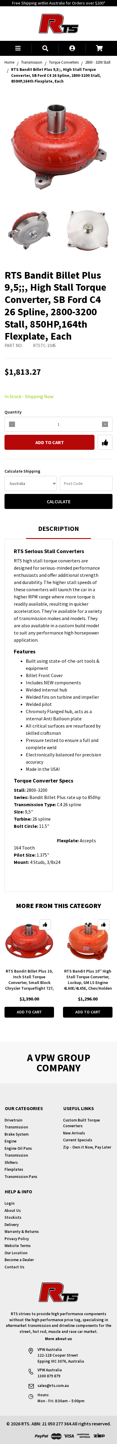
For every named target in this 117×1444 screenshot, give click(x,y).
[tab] (58, 531)
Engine (10, 1141)
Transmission (16, 1127)
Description (58, 528)
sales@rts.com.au (53, 1385)
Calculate (58, 501)
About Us (12, 1210)
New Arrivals (74, 1133)
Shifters (11, 1162)
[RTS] (59, 23)
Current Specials (77, 1140)
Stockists (12, 1217)
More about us (58, 1338)
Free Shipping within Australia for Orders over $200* (58, 3)
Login (9, 1203)
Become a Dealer (19, 1259)
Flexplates (13, 1169)
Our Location (15, 1252)
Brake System (16, 1134)
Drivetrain (13, 1120)
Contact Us (14, 1267)
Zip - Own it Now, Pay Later (87, 1147)
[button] (18, 48)
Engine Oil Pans (18, 1148)
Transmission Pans (20, 1176)
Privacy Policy (16, 1238)
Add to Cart (49, 442)
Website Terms (17, 1245)
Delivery (11, 1224)
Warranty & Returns (21, 1231)
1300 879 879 (49, 1376)
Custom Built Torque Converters (81, 1123)
